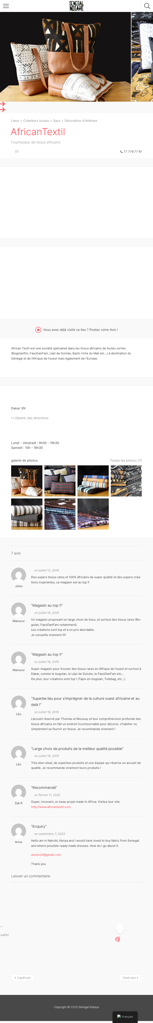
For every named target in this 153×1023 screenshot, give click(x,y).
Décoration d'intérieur (81, 121)
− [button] (2, 926)
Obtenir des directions (31, 418)
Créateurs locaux (36, 121)
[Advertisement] (76, 203)
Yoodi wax (129, 977)
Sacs (56, 121)
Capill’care (23, 977)
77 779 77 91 (133, 151)
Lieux (15, 121)
